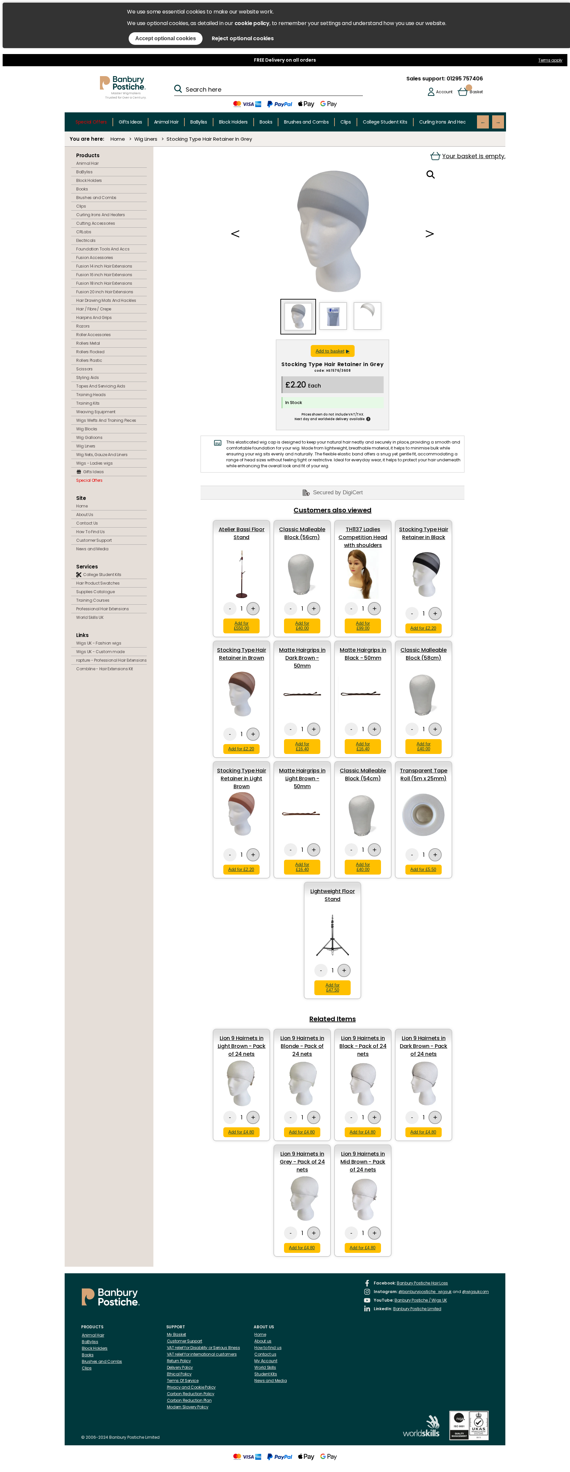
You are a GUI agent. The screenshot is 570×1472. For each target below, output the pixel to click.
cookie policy (252, 23)
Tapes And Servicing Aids (100, 386)
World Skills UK (90, 617)
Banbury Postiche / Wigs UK (421, 1300)
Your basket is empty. (473, 156)
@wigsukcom (475, 1291)
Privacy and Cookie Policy (191, 1387)
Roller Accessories (93, 334)
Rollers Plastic (89, 360)
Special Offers (91, 122)
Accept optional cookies (165, 38)
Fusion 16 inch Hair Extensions (104, 274)
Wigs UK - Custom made (100, 651)
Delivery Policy (180, 1367)
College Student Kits (385, 122)
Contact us (265, 1354)
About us (262, 1341)
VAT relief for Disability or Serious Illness (203, 1347)
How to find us (267, 1347)
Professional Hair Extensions (102, 609)
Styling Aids (87, 377)
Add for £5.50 (423, 869)
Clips (345, 122)
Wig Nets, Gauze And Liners (101, 454)
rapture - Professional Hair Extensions (111, 660)
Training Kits (88, 403)
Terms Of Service (183, 1380)
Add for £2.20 (423, 628)
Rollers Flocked (90, 352)
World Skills (265, 1367)
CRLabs (83, 232)
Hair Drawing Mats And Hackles (106, 300)
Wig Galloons (89, 437)
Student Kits (265, 1374)
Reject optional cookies (242, 38)
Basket (476, 92)
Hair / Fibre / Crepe (93, 309)
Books (266, 122)
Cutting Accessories (95, 223)
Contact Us (87, 523)
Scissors (84, 369)
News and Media (92, 549)
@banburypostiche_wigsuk (425, 1291)
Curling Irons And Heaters (447, 122)
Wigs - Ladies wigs (94, 463)
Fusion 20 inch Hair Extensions (104, 292)
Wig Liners (145, 138)
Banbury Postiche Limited (417, 1309)
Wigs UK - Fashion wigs (98, 643)
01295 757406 (464, 78)
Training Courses (92, 600)
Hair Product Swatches (98, 583)
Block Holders (233, 122)
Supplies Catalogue (95, 591)
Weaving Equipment (95, 412)
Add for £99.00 (363, 626)
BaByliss (198, 122)
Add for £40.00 (302, 626)
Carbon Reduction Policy (190, 1394)
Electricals (86, 240)
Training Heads (91, 394)
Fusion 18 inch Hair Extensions (104, 283)
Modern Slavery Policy (187, 1407)
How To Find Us (90, 531)
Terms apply (550, 60)
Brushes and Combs (306, 122)
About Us (84, 514)
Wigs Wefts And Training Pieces (106, 420)
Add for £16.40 (302, 746)
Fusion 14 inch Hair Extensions (104, 266)
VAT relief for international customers (202, 1354)
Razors (82, 326)
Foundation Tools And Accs (103, 249)
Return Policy (179, 1361)
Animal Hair (166, 122)
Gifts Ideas (130, 122)
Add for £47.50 (332, 988)
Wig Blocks (86, 429)
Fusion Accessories (94, 257)
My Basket (176, 1334)
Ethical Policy (179, 1374)
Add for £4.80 (241, 1132)
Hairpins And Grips (94, 317)
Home (118, 138)
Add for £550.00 (241, 626)
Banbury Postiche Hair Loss (422, 1283)
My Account (265, 1361)
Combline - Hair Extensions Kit (104, 669)
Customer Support (93, 540)
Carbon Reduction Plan (189, 1400)
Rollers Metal (88, 343)
